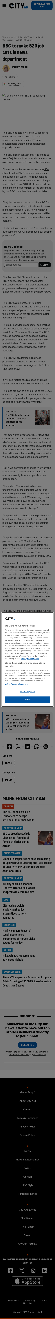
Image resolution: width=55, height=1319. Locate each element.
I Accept (27, 699)
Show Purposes (27, 692)
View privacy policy (30, 659)
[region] (27, 659)
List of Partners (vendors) (16, 684)
